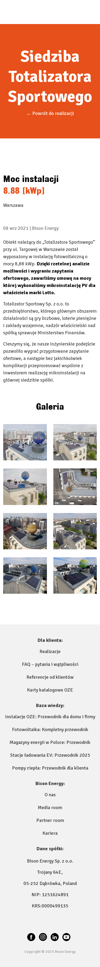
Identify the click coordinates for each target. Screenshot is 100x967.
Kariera (50, 833)
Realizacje (50, 651)
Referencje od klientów (50, 677)
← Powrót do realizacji (50, 113)
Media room (50, 807)
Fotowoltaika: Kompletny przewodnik (50, 729)
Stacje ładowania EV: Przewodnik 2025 (50, 755)
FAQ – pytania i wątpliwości (50, 664)
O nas (50, 794)
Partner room (50, 820)
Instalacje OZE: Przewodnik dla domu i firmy (50, 716)
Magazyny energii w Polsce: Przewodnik (50, 742)
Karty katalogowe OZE (50, 690)
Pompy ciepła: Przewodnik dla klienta (50, 768)
